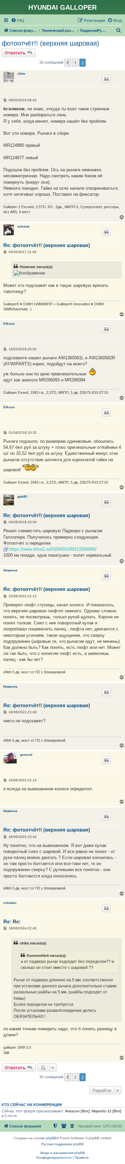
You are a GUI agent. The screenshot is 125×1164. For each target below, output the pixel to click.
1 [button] (75, 63)
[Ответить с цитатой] (106, 79)
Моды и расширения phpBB (62, 1153)
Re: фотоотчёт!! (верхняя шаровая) (46, 245)
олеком (23, 226)
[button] (67, 63)
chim (21, 73)
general (26, 754)
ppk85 (22, 496)
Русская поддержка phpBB (62, 1144)
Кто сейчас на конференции (32, 1105)
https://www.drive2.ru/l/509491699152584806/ (53, 549)
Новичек (10, 570)
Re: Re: (12, 921)
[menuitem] (17, 20)
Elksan (9, 323)
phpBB (51, 1138)
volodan (9, 903)
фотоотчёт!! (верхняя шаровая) (50, 43)
